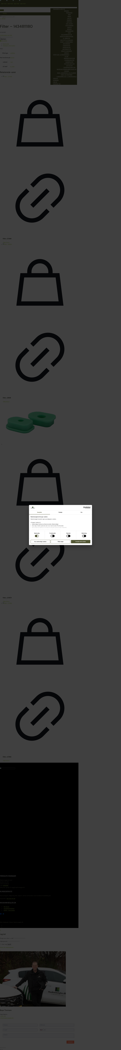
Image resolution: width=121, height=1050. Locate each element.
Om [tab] (81, 512)
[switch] (53, 536)
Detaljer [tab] (60, 512)
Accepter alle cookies (80, 541)
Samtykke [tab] (39, 512)
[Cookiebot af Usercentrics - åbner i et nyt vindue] (84, 508)
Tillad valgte (60, 541)
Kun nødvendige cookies (40, 541)
